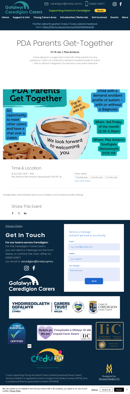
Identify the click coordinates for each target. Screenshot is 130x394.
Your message (74, 266)
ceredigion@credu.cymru (66, 3)
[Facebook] (120, 4)
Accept (119, 389)
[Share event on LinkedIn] (25, 213)
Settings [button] (94, 389)
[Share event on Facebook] (13, 213)
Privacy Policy (15, 391)
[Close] (126, 389)
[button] (100, 10)
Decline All (106, 389)
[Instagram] (114, 4)
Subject (72, 253)
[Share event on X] (19, 213)
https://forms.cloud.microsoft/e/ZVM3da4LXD (68, 27)
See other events (65, 77)
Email (71, 241)
